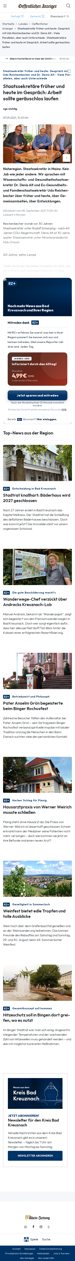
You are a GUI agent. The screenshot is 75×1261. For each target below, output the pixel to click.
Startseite (8, 24)
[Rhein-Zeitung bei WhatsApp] (26, 1227)
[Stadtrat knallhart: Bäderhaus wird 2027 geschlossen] (37, 462)
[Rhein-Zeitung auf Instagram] (41, 1227)
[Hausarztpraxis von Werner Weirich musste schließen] (37, 774)
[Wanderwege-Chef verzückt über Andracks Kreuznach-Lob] (37, 566)
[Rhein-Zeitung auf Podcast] (49, 1227)
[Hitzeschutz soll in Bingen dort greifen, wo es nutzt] (37, 982)
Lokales (23, 24)
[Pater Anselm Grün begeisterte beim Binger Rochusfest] (37, 670)
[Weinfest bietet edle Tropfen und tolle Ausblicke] (37, 878)
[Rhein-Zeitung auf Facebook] (33, 1227)
